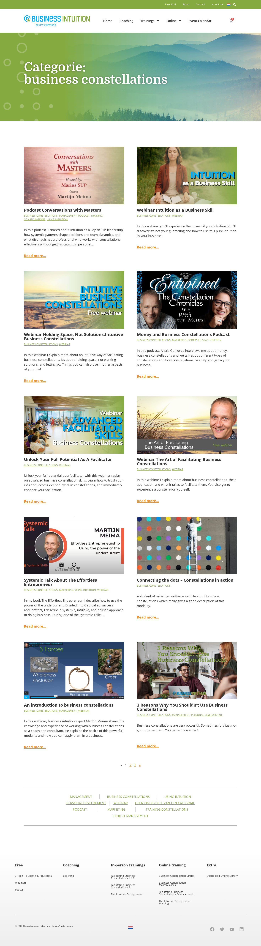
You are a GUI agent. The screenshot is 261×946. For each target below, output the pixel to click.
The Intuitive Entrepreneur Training (175, 902)
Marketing (179, 340)
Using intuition (57, 219)
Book (186, 4)
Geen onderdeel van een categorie (165, 803)
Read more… (35, 255)
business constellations (41, 215)
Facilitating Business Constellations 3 (123, 886)
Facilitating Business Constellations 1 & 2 (123, 877)
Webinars (20, 882)
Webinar (177, 215)
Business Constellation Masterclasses (172, 884)
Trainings (147, 21)
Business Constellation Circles (177, 875)
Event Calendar (200, 21)
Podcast (83, 215)
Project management (130, 816)
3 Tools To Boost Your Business (33, 875)
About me (218, 4)
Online (171, 21)
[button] (234, 4)
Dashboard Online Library (222, 875)
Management (68, 215)
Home (107, 21)
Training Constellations (167, 809)
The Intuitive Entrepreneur (127, 894)
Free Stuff (170, 4)
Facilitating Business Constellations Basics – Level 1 (177, 893)
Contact (200, 4)
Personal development (206, 715)
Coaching (126, 21)
